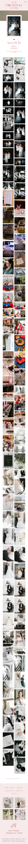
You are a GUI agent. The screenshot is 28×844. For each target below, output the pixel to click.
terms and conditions (18, 841)
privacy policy (7, 841)
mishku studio (19, 840)
